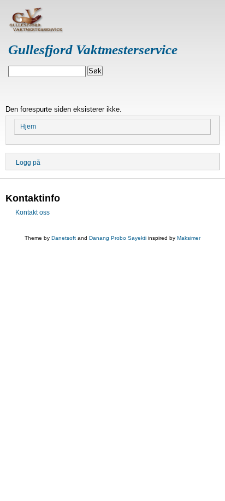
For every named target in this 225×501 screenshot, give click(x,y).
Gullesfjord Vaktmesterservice (92, 49)
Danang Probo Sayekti (117, 238)
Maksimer (188, 238)
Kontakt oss (32, 212)
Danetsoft (63, 238)
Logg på (28, 162)
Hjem (28, 126)
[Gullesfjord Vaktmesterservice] (35, 30)
